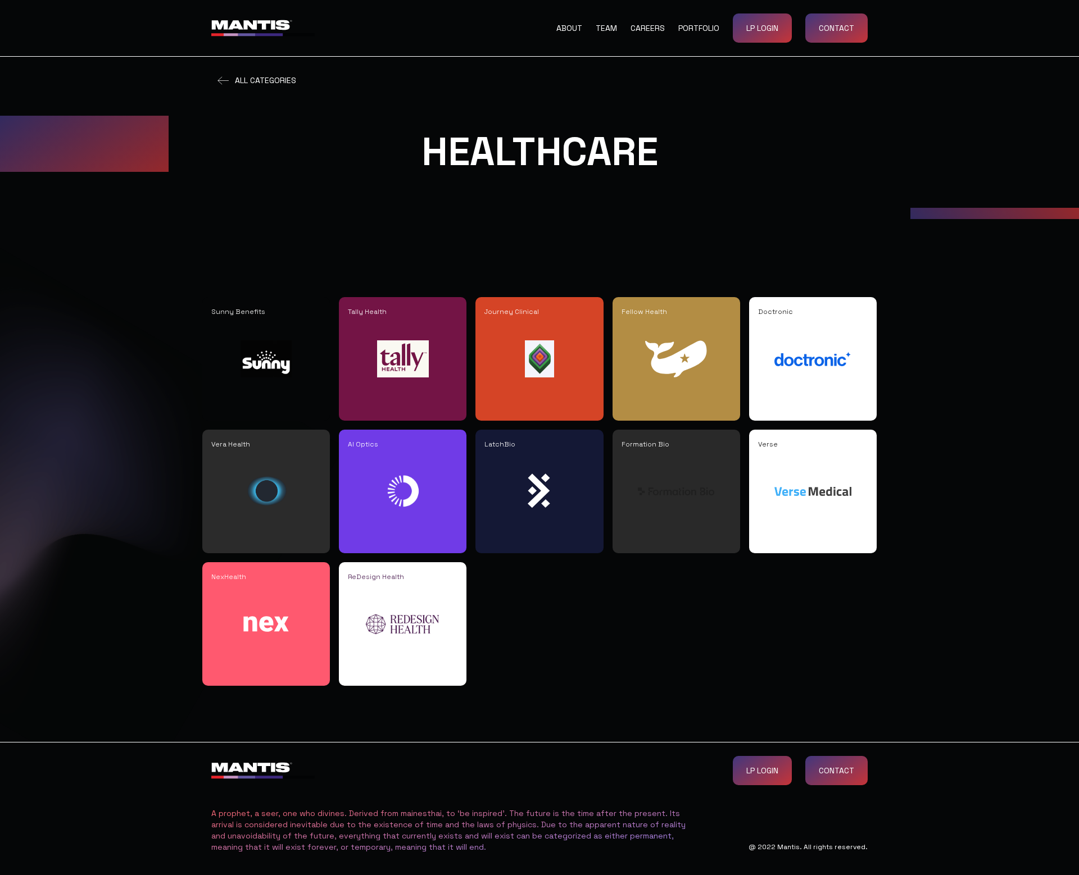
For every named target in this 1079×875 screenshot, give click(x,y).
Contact (836, 28)
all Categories (265, 80)
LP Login (762, 28)
